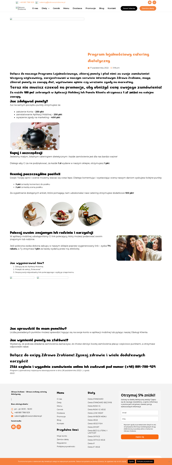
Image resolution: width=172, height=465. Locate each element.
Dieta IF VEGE (94, 447)
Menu (59, 406)
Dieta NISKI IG (94, 406)
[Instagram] (154, 2)
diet (51, 82)
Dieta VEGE (93, 420)
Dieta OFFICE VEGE (96, 440)
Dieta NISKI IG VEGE (97, 409)
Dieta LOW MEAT (95, 413)
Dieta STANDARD (95, 399)
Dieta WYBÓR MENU (97, 416)
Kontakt (60, 423)
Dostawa (61, 413)
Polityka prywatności (66, 446)
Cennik (60, 409)
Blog (59, 420)
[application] (48, 8)
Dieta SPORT (93, 427)
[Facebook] (150, 2)
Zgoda (131, 461)
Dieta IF (91, 443)
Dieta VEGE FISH (95, 423)
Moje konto (62, 436)
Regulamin (62, 443)
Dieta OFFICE (94, 436)
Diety (59, 402)
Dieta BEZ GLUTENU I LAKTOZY (97, 431)
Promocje (61, 416)
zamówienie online (68, 366)
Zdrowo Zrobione (128, 78)
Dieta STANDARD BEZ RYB (100, 402)
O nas (59, 399)
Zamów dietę (63, 439)
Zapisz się (140, 437)
